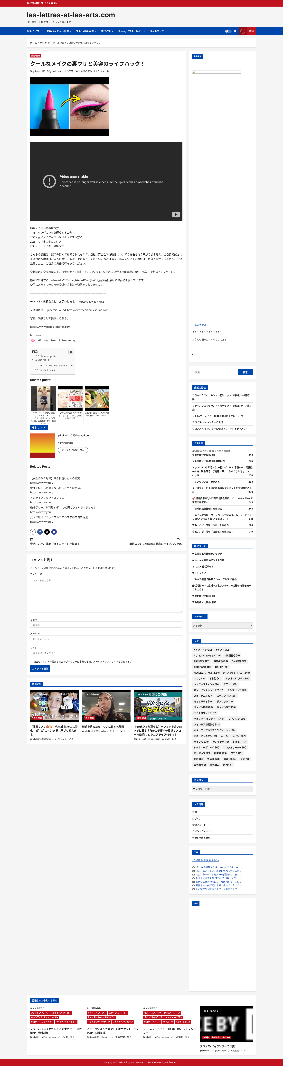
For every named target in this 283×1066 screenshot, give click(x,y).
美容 (230, 759)
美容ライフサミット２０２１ (47, 497)
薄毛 (214, 764)
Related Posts (47, 370)
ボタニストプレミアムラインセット (214, 730)
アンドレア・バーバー (40, 1012)
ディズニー (168, 1021)
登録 (194, 812)
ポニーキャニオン (205, 736)
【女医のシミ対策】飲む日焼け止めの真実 (55, 478)
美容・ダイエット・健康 (58, 31)
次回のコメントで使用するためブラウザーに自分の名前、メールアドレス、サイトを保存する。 (83, 661)
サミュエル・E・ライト (153, 1017)
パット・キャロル (183, 1021)
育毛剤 (200, 764)
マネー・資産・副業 (85, 31)
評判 (227, 764)
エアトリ (230, 684)
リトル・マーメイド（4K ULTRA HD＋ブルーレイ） (218, 416)
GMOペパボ (202, 667)
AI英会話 (221, 661)
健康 (220, 753)
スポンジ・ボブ (226, 695)
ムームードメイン (233, 736)
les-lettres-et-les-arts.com (71, 15)
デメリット (225, 701)
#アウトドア (203, 649)
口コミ (236, 753)
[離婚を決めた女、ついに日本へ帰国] (106, 706)
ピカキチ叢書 (199, 325)
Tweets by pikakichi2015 (205, 859)
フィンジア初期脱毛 (207, 724)
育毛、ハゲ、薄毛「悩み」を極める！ (211, 525)
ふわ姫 (215, 678)
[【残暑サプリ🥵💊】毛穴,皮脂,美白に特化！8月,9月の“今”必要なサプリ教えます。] (54, 706)
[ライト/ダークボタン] (228, 31)
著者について (42, 360)
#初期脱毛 (232, 655)
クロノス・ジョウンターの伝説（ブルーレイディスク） (220, 428)
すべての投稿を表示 (73, 450)
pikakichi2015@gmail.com (47, 71)
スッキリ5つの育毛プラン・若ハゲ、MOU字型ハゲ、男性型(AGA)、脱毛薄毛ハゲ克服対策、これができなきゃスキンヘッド (222, 471)
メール (35, 633)
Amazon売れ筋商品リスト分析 (208, 560)
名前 (33, 619)
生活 (213, 759)
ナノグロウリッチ (205, 713)
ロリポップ (202, 753)
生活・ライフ (33, 31)
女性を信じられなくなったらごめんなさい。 (56, 488)
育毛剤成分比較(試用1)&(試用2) (208, 461)
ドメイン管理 (226, 707)
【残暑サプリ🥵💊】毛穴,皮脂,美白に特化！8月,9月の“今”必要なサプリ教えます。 (54, 730)
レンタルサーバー (234, 747)
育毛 (245, 759)
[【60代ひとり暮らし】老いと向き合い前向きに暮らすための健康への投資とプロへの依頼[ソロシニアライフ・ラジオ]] (158, 706)
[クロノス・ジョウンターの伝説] (226, 1024)
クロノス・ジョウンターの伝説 (207, 422)
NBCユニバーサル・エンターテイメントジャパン (222, 672)
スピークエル (203, 695)
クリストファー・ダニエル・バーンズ (164, 1012)
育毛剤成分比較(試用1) (204, 454)
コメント (36, 574)
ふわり (199, 678)
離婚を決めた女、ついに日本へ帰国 (103, 726)
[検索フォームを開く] (235, 31)
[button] (33, 531)
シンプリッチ (237, 690)
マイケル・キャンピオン (66, 1021)
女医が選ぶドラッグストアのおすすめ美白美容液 (59, 517)
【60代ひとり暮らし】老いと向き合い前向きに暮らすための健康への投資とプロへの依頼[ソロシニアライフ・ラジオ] (158, 730)
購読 (251, 31)
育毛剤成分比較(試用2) (204, 602)
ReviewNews (154, 1062)
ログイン (196, 818)
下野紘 (206, 1037)
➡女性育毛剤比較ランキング (207, 553)
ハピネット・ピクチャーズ (209, 718)
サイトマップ (157, 31)
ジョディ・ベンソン (152, 1021)
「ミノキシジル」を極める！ (207, 481)
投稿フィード (199, 824)
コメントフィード (201, 831)
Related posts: (49, 356)
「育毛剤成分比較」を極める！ (208, 508)
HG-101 (221, 667)
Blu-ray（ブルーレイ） (130, 31)
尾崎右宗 (226, 1037)
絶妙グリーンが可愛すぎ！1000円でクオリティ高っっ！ (63, 507)
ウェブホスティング (206, 684)
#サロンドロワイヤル (207, 655)
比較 (198, 759)
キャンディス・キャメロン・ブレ (44, 1017)
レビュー (239, 741)
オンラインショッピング (209, 690)
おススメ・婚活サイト (203, 566)
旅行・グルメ (107, 31)
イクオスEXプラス (237, 678)
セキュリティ (203, 701)
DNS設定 (239, 661)
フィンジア (236, 718)
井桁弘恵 (216, 1037)
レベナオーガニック (206, 747)
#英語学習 (201, 661)
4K (145, 1012)
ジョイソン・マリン (173, 1017)
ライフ (201, 741)
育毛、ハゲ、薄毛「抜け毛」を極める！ (212, 531)
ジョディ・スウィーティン (42, 1021)
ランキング (221, 741)
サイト (33, 647)
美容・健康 (35, 55)
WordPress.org (201, 837)
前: (56, 541)
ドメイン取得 (203, 707)
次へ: (155, 541)
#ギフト (222, 649)
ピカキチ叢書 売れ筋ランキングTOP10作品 (214, 579)
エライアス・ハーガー (61, 1012)
